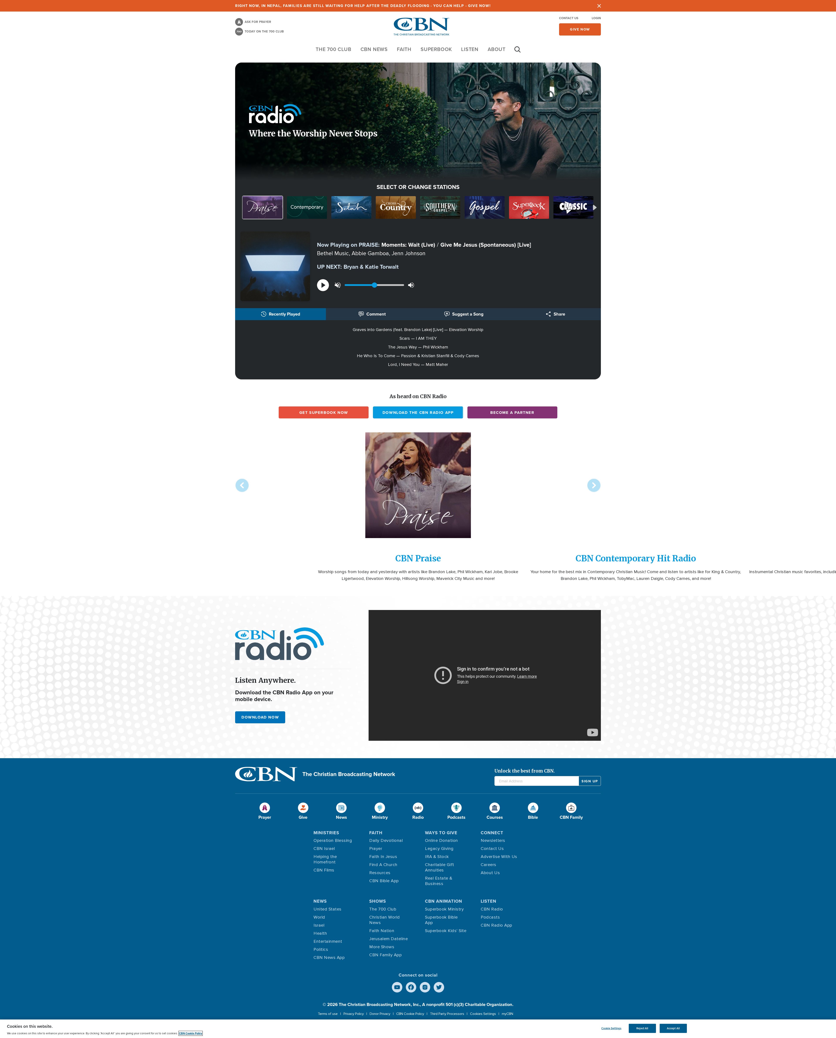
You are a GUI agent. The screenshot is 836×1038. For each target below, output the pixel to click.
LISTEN (470, 49)
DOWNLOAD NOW (260, 717)
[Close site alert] (599, 6)
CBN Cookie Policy (410, 1014)
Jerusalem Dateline (388, 938)
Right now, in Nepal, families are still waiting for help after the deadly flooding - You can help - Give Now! (362, 5)
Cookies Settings (483, 1014)
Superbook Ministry (444, 909)
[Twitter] (439, 987)
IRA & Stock (437, 856)
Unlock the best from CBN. (524, 771)
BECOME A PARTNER (512, 412)
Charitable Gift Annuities (439, 867)
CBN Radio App (496, 925)
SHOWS (377, 901)
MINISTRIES (326, 832)
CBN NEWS (374, 49)
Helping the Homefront (325, 859)
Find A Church (383, 864)
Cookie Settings (611, 1028)
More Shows (381, 947)
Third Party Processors (447, 1014)
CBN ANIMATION (443, 901)
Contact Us (568, 18)
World (319, 917)
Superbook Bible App (441, 920)
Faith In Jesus (383, 856)
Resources (380, 872)
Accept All (673, 1028)
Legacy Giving (439, 848)
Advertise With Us (499, 856)
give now (580, 29)
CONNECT (492, 832)
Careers (488, 864)
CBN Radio (492, 909)
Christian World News (384, 920)
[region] (418, 1028)
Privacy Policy (354, 1014)
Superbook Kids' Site (445, 930)
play (323, 285)
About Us (490, 872)
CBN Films (324, 870)
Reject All (642, 1028)
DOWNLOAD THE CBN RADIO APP (418, 412)
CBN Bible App (384, 880)
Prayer (375, 848)
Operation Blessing (333, 840)
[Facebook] (411, 987)
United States (328, 909)
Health (320, 933)
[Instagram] (425, 987)
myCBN (507, 1014)
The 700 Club (333, 49)
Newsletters (493, 840)
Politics (321, 949)
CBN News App (329, 957)
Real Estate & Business (438, 881)
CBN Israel (324, 848)
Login (596, 18)
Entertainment (328, 941)
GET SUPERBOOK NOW (323, 412)
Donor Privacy (380, 1014)
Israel (319, 925)
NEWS (320, 901)
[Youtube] (397, 987)
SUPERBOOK (436, 49)
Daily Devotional (386, 840)
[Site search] (517, 51)
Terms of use (328, 1014)
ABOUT (497, 49)
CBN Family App (385, 955)
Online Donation (441, 840)
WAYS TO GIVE (441, 832)
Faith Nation (381, 930)
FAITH (404, 49)
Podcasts (490, 917)
